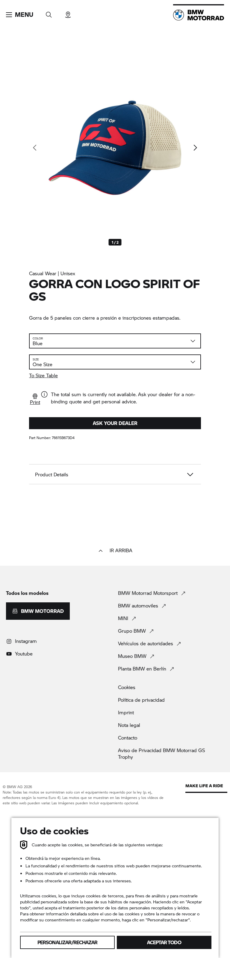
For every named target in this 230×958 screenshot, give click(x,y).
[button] (19, 15)
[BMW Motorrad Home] (198, 15)
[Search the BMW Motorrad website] (48, 13)
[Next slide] (195, 148)
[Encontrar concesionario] (68, 13)
